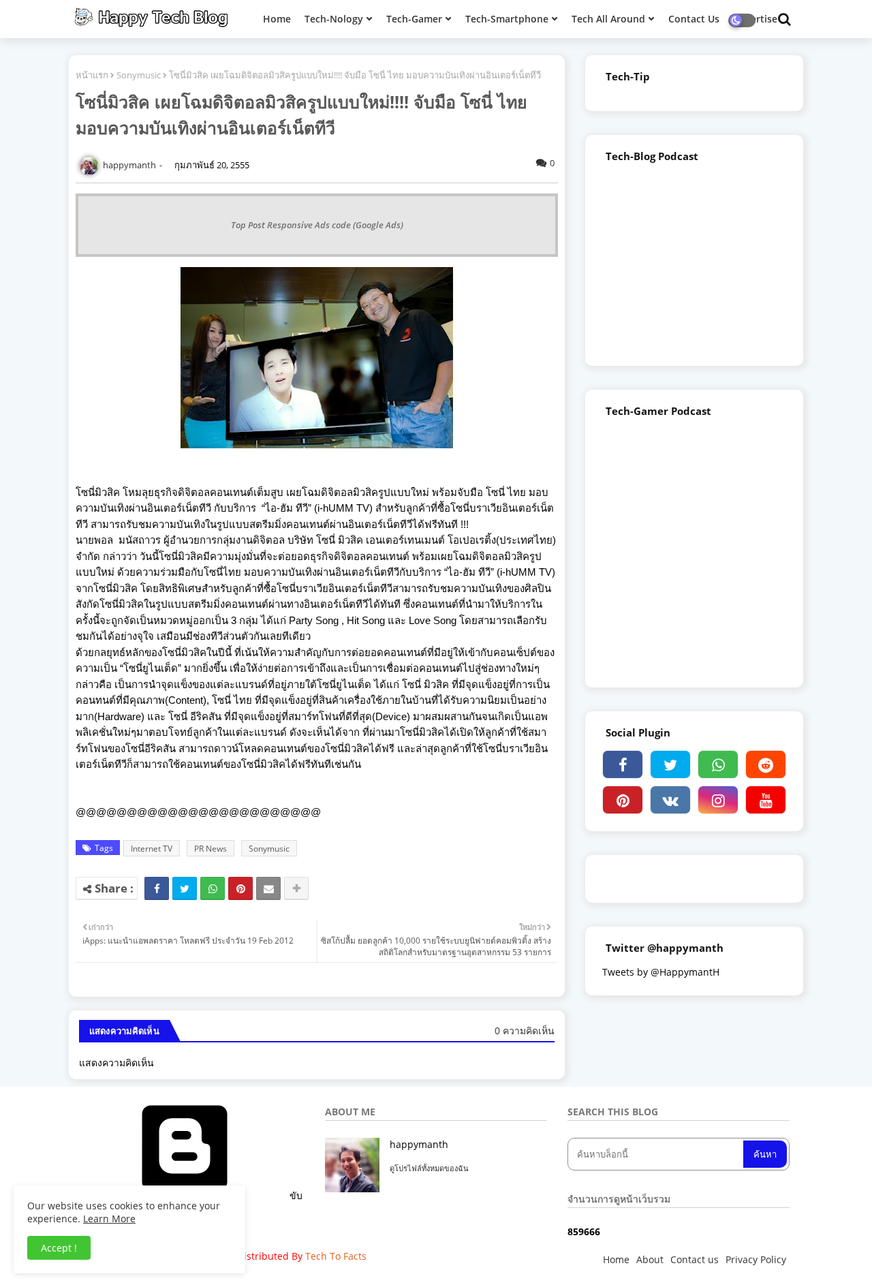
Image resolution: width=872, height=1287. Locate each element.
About (650, 1259)
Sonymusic (138, 75)
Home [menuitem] (277, 18)
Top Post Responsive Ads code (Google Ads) (317, 225)
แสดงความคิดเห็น (116, 1062)
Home (616, 1259)
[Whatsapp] (212, 888)
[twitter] (670, 764)
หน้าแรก (92, 75)
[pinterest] (622, 800)
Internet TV (151, 848)
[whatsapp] (718, 764)
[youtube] (765, 800)
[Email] (268, 888)
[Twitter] (184, 888)
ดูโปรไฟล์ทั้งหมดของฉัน (429, 1168)
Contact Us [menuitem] (693, 18)
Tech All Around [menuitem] (608, 18)
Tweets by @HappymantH (660, 971)
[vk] (670, 800)
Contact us (694, 1259)
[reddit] (765, 764)
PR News (210, 848)
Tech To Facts (336, 1256)
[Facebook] (156, 888)
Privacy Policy (756, 1259)
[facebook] (622, 764)
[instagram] (718, 800)
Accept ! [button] (59, 1247)
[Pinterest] (240, 888)
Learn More (109, 1218)
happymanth (419, 1144)
